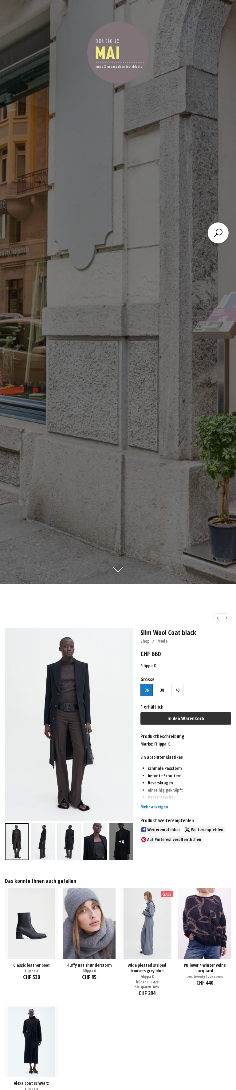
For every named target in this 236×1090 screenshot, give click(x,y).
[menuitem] (218, 618)
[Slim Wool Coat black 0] (17, 841)
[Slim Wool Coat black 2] (69, 841)
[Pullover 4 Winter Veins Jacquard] (204, 923)
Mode (162, 641)
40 (177, 690)
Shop (144, 641)
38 (162, 690)
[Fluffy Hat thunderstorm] (89, 923)
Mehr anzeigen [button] (154, 807)
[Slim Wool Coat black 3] (95, 841)
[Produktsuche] (218, 232)
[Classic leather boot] (31, 923)
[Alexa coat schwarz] (31, 1042)
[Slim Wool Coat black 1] (43, 841)
